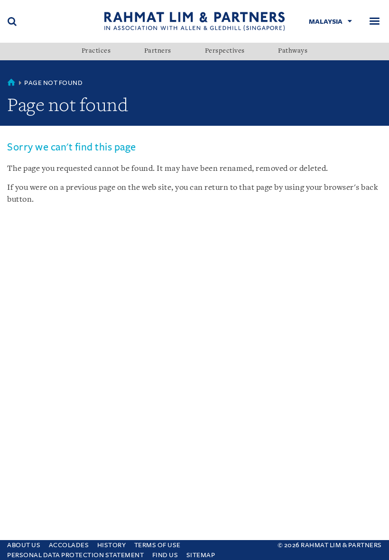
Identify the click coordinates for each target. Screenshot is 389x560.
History (111, 545)
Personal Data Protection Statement (75, 555)
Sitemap (200, 555)
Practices (96, 51)
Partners (157, 51)
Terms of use (157, 545)
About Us (23, 545)
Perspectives (225, 51)
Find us (165, 555)
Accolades (69, 545)
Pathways (292, 51)
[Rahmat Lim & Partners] (194, 21)
